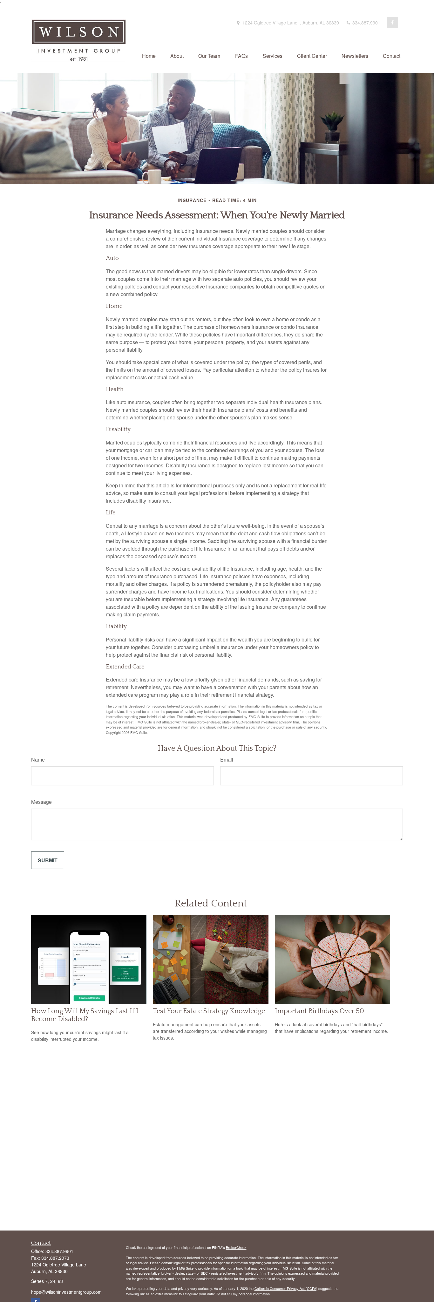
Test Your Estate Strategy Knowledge (209, 1011)
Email (226, 759)
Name (38, 759)
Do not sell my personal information (243, 1293)
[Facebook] (392, 22)
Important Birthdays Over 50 (319, 1011)
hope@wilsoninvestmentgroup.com (66, 1292)
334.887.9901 (365, 22)
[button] (148, 55)
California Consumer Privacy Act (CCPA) (285, 1288)
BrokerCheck (236, 1247)
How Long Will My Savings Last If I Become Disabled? (85, 1015)
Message (41, 801)
